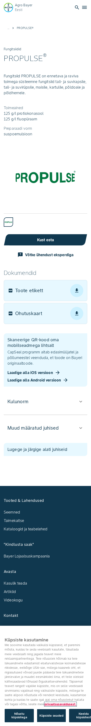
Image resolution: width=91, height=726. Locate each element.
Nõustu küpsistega (19, 715)
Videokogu (13, 600)
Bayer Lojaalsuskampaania (27, 556)
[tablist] (45, 220)
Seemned (12, 512)
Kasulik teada (15, 583)
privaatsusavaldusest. (60, 704)
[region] (45, 676)
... (8, 28)
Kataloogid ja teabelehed (26, 529)
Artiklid (10, 591)
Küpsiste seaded (51, 716)
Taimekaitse (14, 520)
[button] (45, 401)
